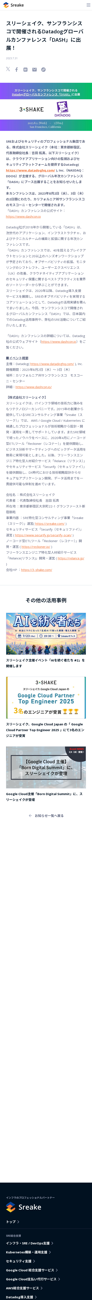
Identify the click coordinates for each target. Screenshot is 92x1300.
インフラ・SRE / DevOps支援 (28, 1243)
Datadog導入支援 (19, 1297)
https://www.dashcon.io (23, 216)
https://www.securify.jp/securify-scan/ (43, 535)
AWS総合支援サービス (22, 1288)
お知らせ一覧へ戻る (49, 815)
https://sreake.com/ (50, 523)
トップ (11, 1222)
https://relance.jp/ (71, 558)
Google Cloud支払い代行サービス (31, 1279)
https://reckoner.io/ (36, 546)
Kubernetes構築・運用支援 (26, 1252)
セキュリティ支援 (18, 1261)
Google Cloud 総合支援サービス (30, 1270)
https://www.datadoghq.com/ (52, 364)
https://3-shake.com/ (36, 570)
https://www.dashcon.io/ (34, 387)
